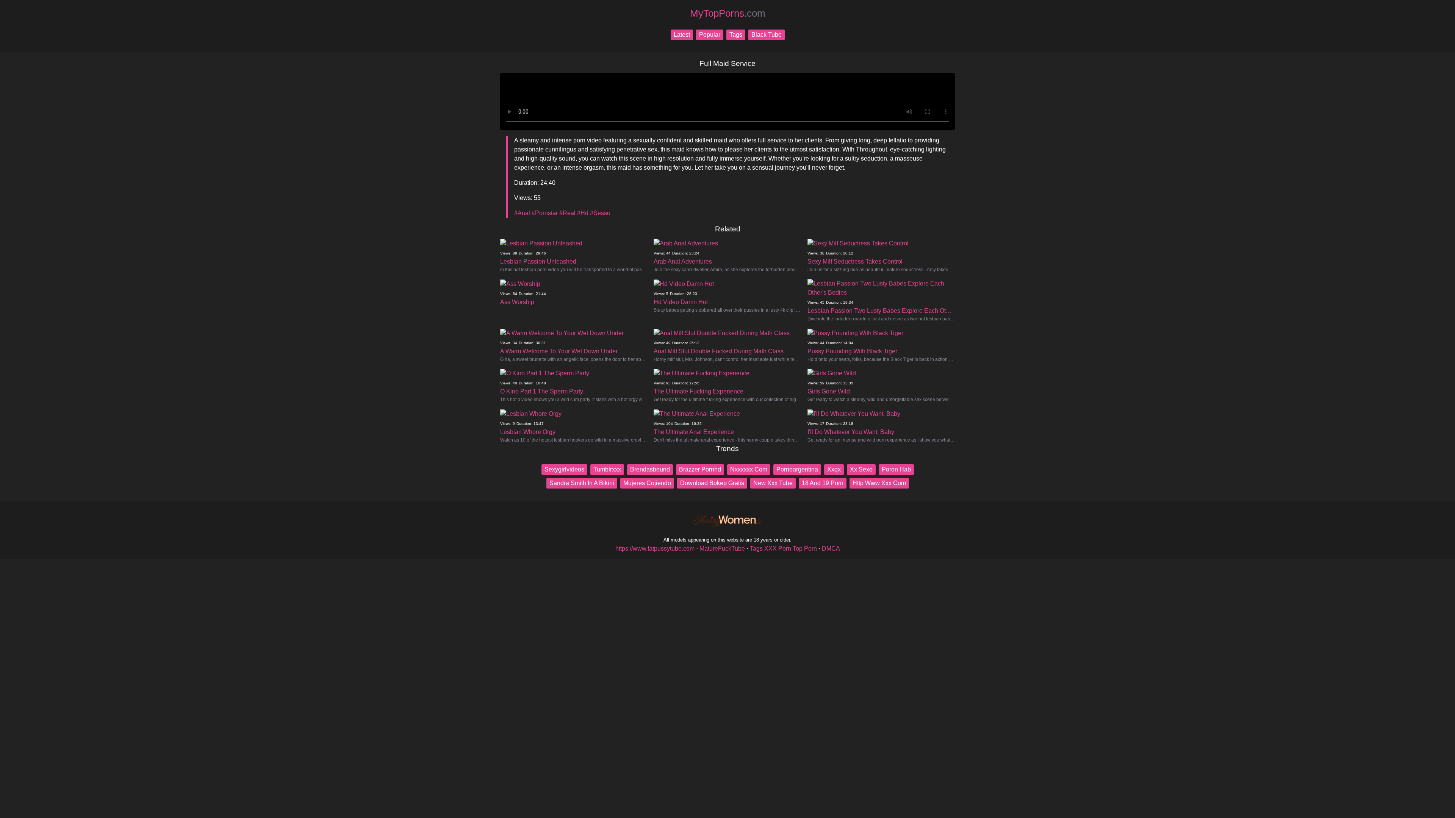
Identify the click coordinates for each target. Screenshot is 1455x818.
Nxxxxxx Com (748, 469)
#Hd (582, 213)
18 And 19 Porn (822, 483)
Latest (682, 34)
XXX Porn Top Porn (790, 548)
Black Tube (766, 34)
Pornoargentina (797, 469)
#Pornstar (545, 213)
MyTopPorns (727, 13)
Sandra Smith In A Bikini (581, 483)
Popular (709, 34)
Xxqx (834, 469)
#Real (567, 213)
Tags (735, 34)
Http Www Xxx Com (879, 483)
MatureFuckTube (722, 548)
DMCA (831, 548)
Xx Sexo (861, 469)
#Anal (522, 213)
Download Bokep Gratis (712, 483)
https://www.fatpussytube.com (655, 548)
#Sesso (600, 213)
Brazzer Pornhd (700, 469)
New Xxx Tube (773, 483)
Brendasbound (650, 469)
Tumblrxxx (607, 469)
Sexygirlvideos (564, 469)
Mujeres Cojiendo (647, 483)
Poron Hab (896, 469)
